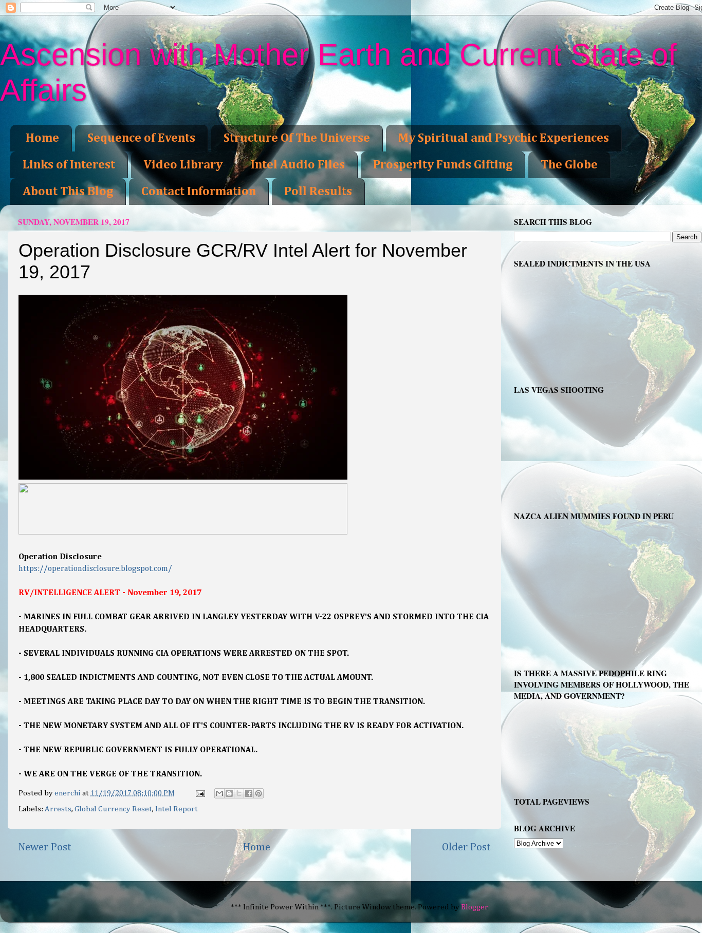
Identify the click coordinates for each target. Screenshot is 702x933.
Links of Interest (69, 165)
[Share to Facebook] (249, 793)
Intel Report (176, 809)
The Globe (569, 165)
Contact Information (198, 191)
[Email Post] (199, 793)
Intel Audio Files (298, 165)
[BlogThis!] (229, 793)
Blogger (474, 907)
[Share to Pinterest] (258, 793)
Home (42, 138)
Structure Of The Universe (297, 138)
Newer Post (44, 847)
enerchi (68, 793)
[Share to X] (239, 793)
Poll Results (318, 191)
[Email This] (219, 793)
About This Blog (68, 191)
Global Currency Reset (113, 809)
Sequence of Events (141, 138)
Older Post (466, 847)
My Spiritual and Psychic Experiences (503, 138)
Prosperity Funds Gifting (442, 165)
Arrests (58, 809)
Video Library (183, 165)
